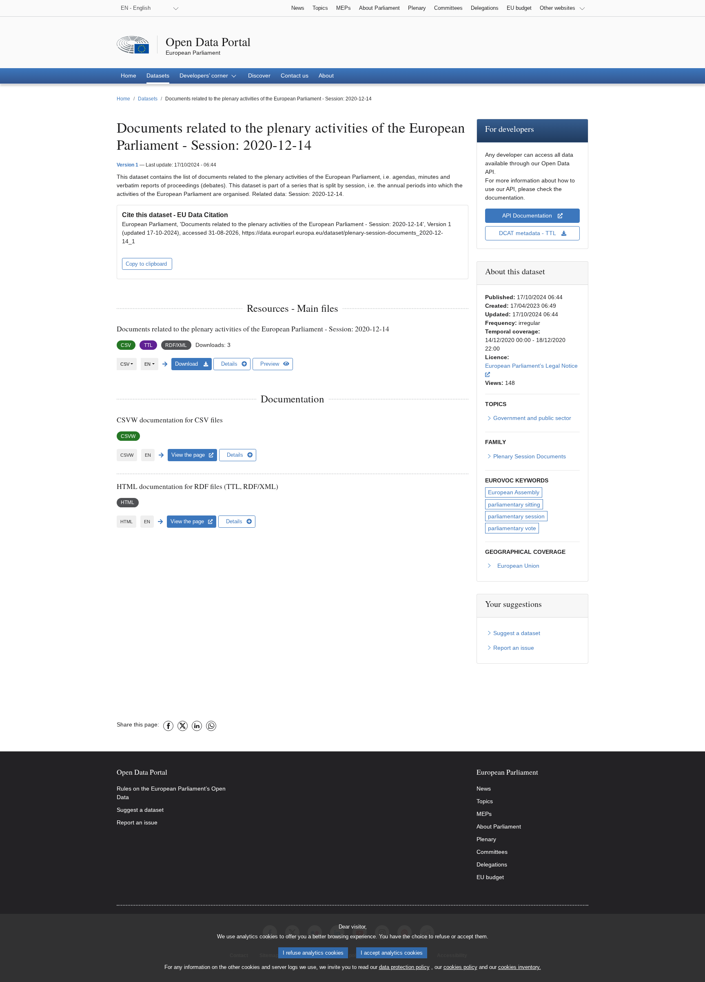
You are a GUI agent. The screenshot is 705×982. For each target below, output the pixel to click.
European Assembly (513, 492)
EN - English (136, 8)
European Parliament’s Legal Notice (531, 369)
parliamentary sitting (514, 504)
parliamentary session (516, 516)
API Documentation (528, 215)
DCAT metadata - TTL (528, 233)
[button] (209, 76)
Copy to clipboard (147, 264)
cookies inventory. (519, 967)
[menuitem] (128, 76)
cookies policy (460, 967)
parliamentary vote (512, 528)
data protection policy (404, 967)
